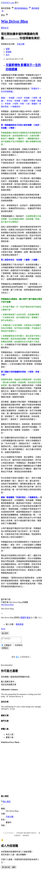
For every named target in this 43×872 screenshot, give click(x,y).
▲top (3, 629)
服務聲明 (26, 835)
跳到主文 (5, 28)
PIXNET (11, 833)
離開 (13, 867)
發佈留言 (5, 648)
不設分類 (20, 44)
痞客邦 (23, 618)
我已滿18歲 (6, 867)
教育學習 (19, 624)
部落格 (8, 52)
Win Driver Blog (14, 21)
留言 (28, 618)
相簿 (8, 49)
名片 (8, 55)
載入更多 (5, 633)
